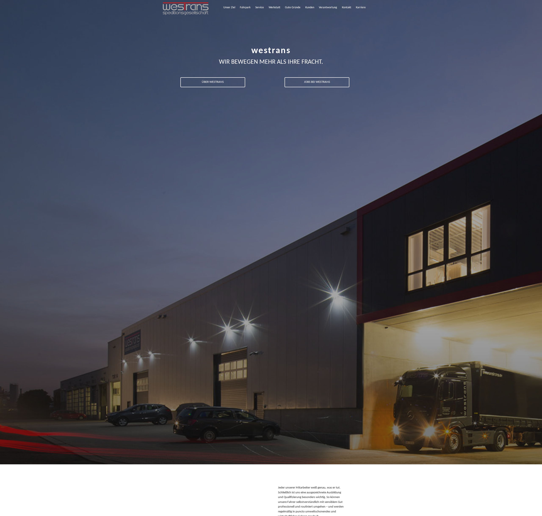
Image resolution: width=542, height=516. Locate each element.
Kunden (309, 7)
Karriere (361, 7)
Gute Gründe (292, 7)
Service (259, 7)
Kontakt (346, 7)
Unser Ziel (229, 7)
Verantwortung (328, 7)
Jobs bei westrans (317, 82)
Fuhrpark (245, 7)
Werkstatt (274, 7)
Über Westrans (213, 82)
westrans (271, 50)
